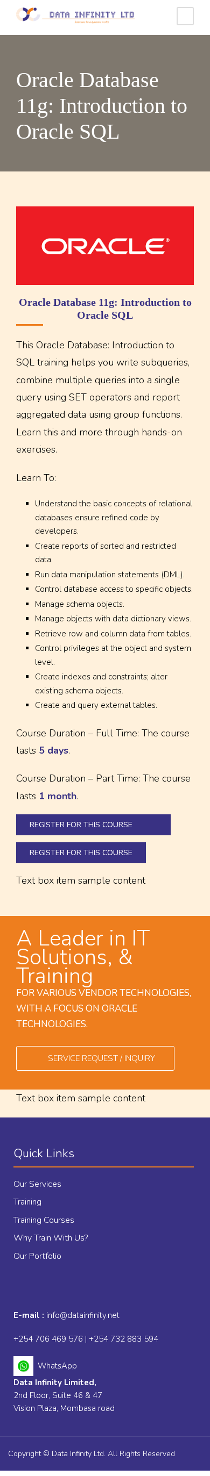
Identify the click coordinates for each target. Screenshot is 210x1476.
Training (27, 1202)
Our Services (37, 1184)
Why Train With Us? (50, 1238)
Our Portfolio (37, 1256)
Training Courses (43, 1220)
